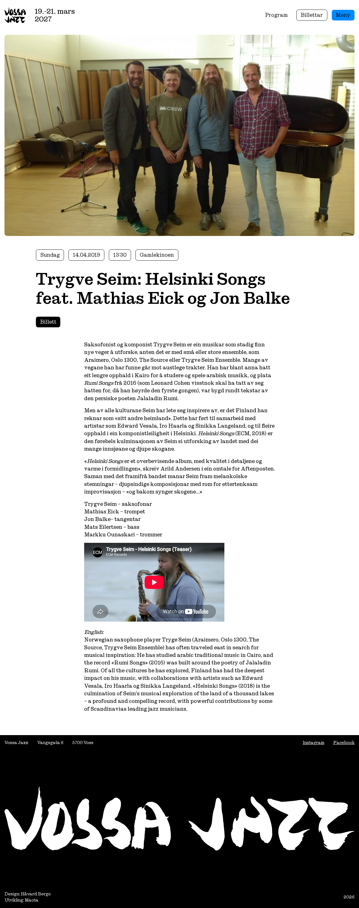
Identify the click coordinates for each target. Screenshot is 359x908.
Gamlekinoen (157, 255)
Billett (48, 322)
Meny (343, 15)
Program (276, 15)
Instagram (313, 742)
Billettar (312, 15)
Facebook (344, 742)
